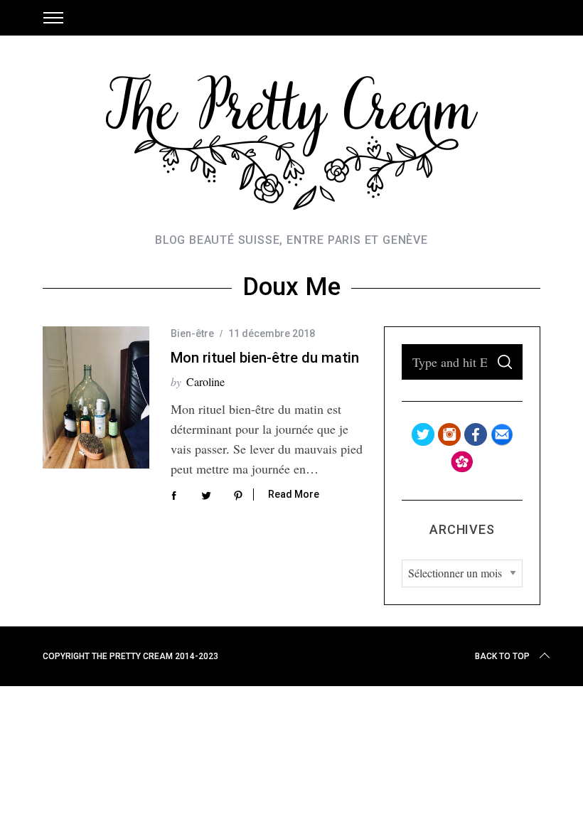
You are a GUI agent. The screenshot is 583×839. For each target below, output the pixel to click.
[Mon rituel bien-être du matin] (96, 397)
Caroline (205, 381)
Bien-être (192, 333)
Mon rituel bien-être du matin (265, 357)
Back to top (502, 656)
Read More (293, 494)
